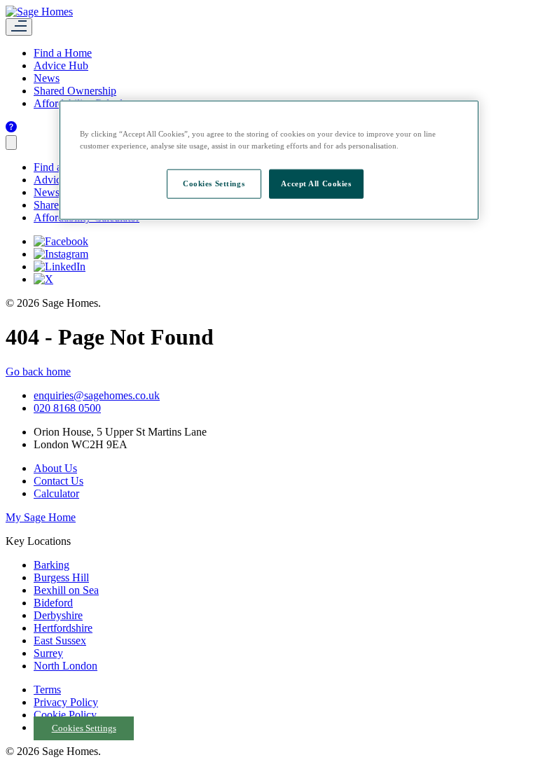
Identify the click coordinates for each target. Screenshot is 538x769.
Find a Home (63, 53)
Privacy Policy (66, 702)
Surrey (48, 653)
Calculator (56, 493)
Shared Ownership (75, 91)
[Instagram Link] (61, 254)
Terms (47, 689)
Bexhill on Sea (66, 590)
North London (65, 666)
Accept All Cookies (316, 183)
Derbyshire (58, 615)
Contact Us (58, 481)
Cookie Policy (65, 715)
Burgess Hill (61, 577)
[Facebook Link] (61, 241)
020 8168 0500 (67, 408)
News (47, 78)
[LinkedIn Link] (59, 266)
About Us (55, 468)
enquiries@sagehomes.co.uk (97, 395)
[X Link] (43, 279)
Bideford (53, 603)
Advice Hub (61, 65)
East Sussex (60, 640)
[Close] (11, 142)
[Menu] (19, 27)
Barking (51, 565)
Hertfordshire (63, 628)
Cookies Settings (84, 728)
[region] (269, 159)
